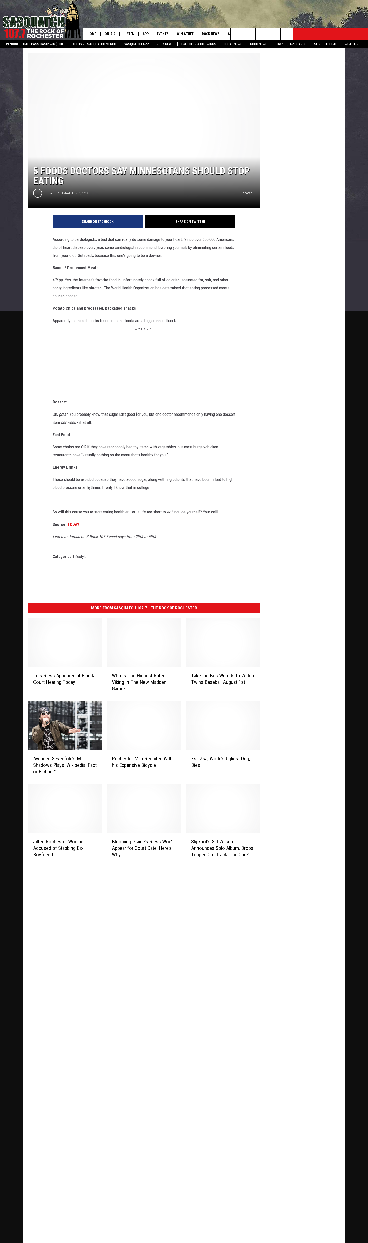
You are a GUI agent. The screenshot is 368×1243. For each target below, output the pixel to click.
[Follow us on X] (274, 34)
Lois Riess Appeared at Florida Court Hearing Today (64, 679)
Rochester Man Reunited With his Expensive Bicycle (142, 762)
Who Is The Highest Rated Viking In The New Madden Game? (139, 682)
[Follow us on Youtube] (287, 34)
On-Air (110, 34)
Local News (233, 44)
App (146, 34)
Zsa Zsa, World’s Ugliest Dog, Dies (220, 762)
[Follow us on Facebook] (262, 34)
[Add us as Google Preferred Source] (249, 34)
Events (163, 34)
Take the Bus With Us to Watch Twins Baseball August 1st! (222, 679)
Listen (129, 34)
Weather (352, 44)
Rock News (165, 44)
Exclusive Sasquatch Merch (93, 44)
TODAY (73, 524)
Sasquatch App (136, 44)
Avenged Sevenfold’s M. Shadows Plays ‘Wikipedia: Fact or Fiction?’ (65, 765)
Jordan (49, 193)
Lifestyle (80, 557)
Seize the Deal (325, 44)
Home (91, 34)
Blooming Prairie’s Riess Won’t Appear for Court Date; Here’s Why (143, 847)
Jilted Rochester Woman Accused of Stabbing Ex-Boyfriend (58, 847)
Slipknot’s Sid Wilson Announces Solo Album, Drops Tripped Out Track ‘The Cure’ (222, 847)
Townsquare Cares (290, 44)
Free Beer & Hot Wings (198, 44)
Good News (258, 44)
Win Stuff (185, 34)
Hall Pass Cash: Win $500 (43, 44)
